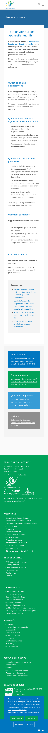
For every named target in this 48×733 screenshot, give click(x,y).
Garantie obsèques (13, 532)
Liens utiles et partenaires (16, 567)
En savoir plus (19, 694)
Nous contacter (18, 354)
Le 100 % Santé (12, 526)
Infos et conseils (13, 558)
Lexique (15, 416)
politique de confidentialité (17, 710)
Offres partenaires (13, 570)
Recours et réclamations (15, 673)
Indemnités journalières (15, 534)
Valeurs (9, 667)
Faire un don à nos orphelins (17, 676)
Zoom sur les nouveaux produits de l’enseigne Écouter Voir (23, 324)
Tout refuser (31, 718)
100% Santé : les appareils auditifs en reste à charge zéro (24, 315)
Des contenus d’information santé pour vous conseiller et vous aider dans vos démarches (24, 382)
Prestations (10, 514)
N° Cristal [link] (19, 364)
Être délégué (11, 643)
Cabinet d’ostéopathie (14, 600)
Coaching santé (12, 548)
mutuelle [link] (11, 270)
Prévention (10, 638)
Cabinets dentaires (13, 594)
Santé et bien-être (13, 633)
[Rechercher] (38, 4)
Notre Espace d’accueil (15, 591)
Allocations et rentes (14, 540)
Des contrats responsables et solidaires (21, 523)
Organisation (11, 665)
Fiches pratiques (19, 375)
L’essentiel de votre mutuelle (17, 627)
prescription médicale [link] (17, 55)
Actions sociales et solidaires (17, 543)
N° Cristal (23, 474)
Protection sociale (13, 635)
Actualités (9, 620)
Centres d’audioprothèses (16, 605)
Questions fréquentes (22, 395)
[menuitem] (38, 4)
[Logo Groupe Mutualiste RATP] (20, 4)
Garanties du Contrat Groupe (17, 518)
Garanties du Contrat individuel (18, 521)
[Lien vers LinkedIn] (42, 730)
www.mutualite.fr (18, 501)
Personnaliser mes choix (24, 724)
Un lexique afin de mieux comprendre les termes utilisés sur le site (23, 422)
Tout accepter (17, 718)
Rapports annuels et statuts (17, 670)
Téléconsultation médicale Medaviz (20, 551)
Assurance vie (11, 529)
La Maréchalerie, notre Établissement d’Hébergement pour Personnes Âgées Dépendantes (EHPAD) (21, 610)
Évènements (11, 630)
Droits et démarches (14, 641)
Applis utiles (11, 573)
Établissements (12, 587)
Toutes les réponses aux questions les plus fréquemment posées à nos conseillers (23, 402)
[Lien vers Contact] (39, 730)
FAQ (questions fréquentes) (16, 562)
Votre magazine (12, 646)
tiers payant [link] (27, 61)
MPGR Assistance (12, 537)
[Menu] (43, 5)
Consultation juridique (15, 545)
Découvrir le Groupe (15, 658)
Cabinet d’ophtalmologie (15, 597)
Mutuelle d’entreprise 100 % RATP (19, 662)
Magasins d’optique (13, 602)
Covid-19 (9, 624)
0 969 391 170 (29, 364)
